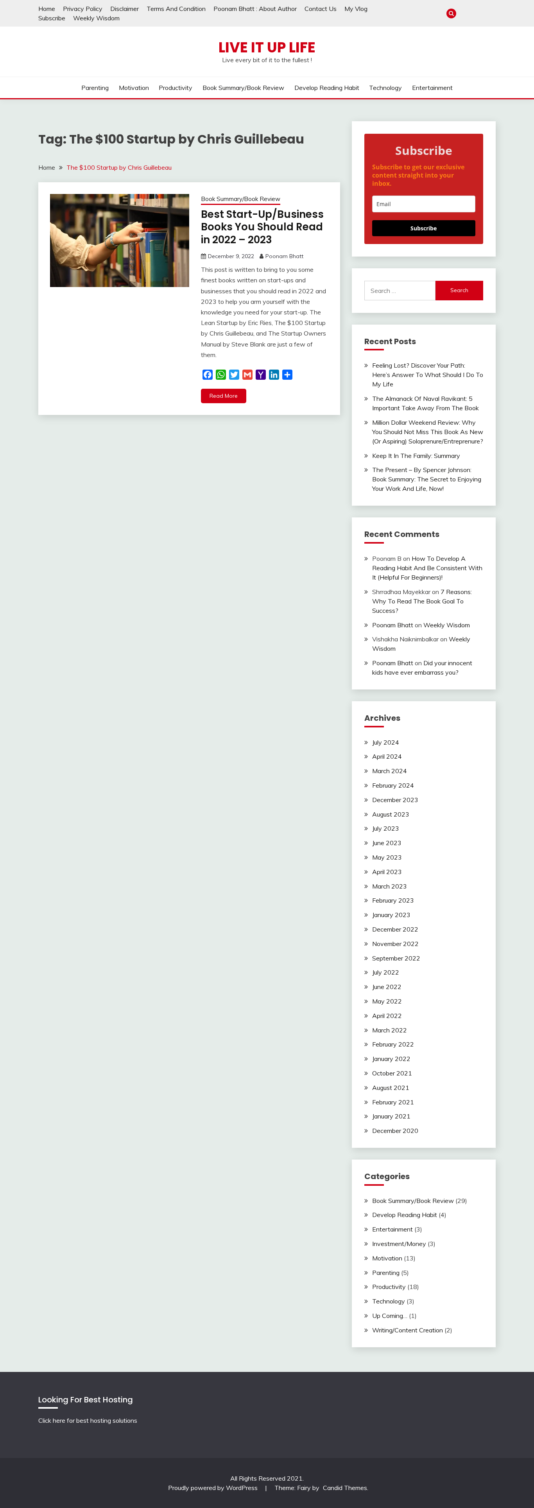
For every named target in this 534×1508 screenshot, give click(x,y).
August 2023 (390, 814)
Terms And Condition (176, 9)
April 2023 (387, 872)
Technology (385, 88)
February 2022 (393, 1044)
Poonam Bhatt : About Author (255, 9)
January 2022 (391, 1059)
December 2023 (395, 800)
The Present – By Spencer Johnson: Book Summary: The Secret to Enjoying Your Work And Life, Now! (426, 479)
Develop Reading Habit (326, 88)
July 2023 (385, 828)
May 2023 (387, 857)
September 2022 (396, 958)
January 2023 (391, 915)
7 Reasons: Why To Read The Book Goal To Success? (422, 601)
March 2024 (389, 771)
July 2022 (385, 972)
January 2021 (391, 1116)
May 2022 (387, 1001)
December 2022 (395, 929)
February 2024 (393, 785)
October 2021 (392, 1073)
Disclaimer (124, 9)
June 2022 (386, 987)
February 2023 (393, 900)
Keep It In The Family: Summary (416, 456)
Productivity (175, 88)
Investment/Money (399, 1244)
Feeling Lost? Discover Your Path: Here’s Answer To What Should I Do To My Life (427, 374)
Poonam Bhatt (284, 256)
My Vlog (355, 9)
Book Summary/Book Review (243, 88)
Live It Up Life (267, 47)
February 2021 (393, 1102)
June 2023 (386, 843)
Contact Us (321, 9)
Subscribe (51, 18)
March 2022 (389, 1030)
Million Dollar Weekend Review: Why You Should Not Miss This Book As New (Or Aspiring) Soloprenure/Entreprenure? (427, 431)
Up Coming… (389, 1316)
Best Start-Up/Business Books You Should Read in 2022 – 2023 (262, 227)
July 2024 (385, 742)
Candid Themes (345, 1488)
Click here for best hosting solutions (87, 1420)
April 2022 (387, 1016)
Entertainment (432, 88)
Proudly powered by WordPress (213, 1488)
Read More (224, 395)
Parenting (95, 88)
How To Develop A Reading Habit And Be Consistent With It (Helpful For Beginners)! (427, 568)
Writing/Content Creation (407, 1330)
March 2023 (389, 886)
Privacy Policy (82, 9)
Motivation (134, 88)
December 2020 (395, 1131)
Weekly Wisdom (96, 18)
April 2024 (387, 756)
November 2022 (395, 944)
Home (46, 9)
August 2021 (390, 1088)
